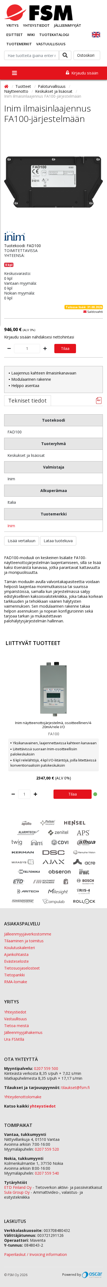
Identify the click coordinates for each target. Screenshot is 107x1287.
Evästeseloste (16, 961)
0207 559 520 (47, 1149)
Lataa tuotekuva (58, 540)
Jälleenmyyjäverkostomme (27, 934)
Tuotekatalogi (54, 34)
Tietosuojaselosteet (22, 968)
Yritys (12, 25)
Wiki (31, 34)
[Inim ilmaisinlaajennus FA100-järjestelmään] (53, 182)
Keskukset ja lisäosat (54, 91)
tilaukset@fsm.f (75, 1087)
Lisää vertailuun (21, 540)
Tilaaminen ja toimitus (24, 940)
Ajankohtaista (16, 954)
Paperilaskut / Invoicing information (35, 1254)
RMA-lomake (15, 981)
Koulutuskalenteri (19, 947)
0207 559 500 (46, 1068)
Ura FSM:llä (14, 1039)
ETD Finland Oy (18, 1187)
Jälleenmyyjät (67, 25)
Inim (11, 525)
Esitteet (14, 34)
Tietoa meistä (16, 1025)
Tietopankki (14, 974)
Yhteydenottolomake (22, 1096)
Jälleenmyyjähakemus (23, 1032)
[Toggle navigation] (14, 73)
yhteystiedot (43, 1106)
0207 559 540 (47, 1173)
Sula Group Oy (17, 1192)
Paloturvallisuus (52, 86)
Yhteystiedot (36, 25)
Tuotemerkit (19, 43)
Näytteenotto (16, 91)
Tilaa (65, 348)
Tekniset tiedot (27, 400)
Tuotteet (23, 86)
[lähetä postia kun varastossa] (84, 312)
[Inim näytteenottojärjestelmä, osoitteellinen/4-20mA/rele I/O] (53, 689)
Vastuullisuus (51, 43)
